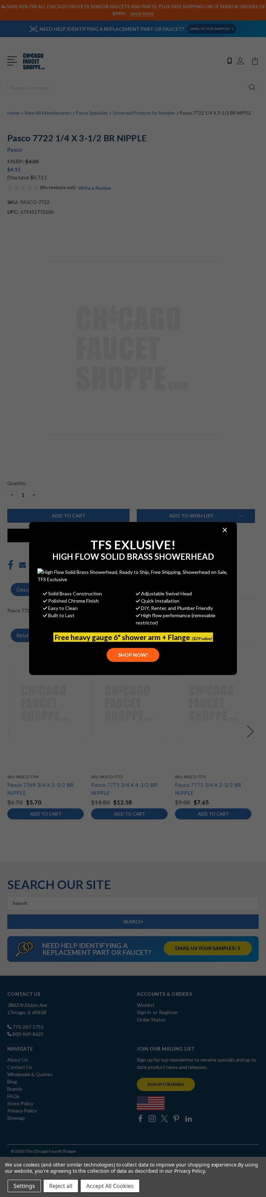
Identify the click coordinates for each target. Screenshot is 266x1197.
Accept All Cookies (110, 1186)
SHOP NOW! (133, 655)
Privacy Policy (189, 1171)
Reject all (60, 1186)
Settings (24, 1186)
